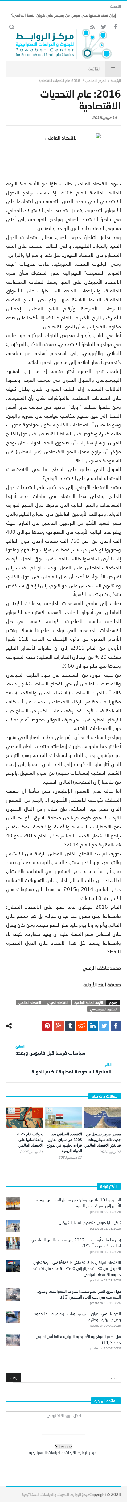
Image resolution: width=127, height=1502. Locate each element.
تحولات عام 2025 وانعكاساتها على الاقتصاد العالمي (29, 1139)
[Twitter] (103, 27)
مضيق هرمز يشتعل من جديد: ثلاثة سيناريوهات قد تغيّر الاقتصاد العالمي (102, 1139)
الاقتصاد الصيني (57, 1003)
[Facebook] (115, 27)
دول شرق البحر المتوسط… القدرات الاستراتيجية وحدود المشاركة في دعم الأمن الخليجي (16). (79, 1294)
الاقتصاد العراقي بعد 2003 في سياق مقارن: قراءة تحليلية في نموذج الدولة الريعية (64, 1142)
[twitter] (104, 1026)
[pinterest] (47, 1026)
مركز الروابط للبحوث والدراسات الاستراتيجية (55, 1494)
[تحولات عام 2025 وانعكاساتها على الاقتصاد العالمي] (24, 1117)
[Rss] (92, 27)
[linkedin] (93, 1026)
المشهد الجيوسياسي (103, 1009)
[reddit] (81, 1026)
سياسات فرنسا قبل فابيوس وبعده (50, 1050)
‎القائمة (94, 68)
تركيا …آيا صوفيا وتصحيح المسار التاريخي (90, 1222)
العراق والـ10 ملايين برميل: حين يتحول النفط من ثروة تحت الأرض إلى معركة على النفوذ (76, 1202)
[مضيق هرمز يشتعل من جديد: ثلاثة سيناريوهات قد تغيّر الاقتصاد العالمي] (102, 1117)
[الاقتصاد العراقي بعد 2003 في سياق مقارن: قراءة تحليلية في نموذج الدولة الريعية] (63, 1117)
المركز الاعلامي (95, 80)
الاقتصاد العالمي (29, 1003)
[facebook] (116, 1026)
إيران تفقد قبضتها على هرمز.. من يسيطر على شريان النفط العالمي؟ (63, 15)
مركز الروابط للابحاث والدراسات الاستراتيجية (62, 1452)
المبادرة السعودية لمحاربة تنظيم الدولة (71, 1068)
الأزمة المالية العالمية (88, 1003)
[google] (59, 1026)
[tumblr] (70, 1026)
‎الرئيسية (116, 80)
